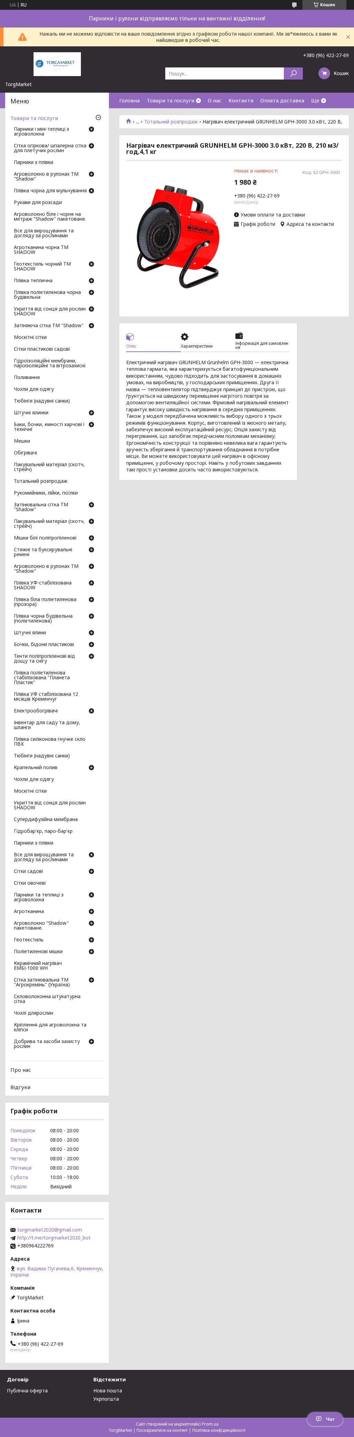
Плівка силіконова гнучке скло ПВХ (49, 742)
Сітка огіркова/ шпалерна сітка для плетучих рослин (50, 148)
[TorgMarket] (57, 64)
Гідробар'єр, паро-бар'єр (43, 831)
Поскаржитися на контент (162, 1430)
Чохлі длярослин (33, 1013)
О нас (215, 100)
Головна (129, 100)
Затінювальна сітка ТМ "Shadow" (41, 507)
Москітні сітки (30, 337)
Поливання (27, 377)
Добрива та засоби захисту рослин (47, 1044)
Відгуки (20, 1087)
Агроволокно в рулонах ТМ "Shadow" (46, 177)
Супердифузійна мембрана (46, 819)
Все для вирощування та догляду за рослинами (44, 233)
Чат (330, 1419)
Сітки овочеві (30, 883)
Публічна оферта (27, 1390)
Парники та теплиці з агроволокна (39, 897)
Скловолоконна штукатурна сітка (47, 999)
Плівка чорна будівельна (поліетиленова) (43, 619)
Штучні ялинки (31, 413)
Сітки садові (28, 871)
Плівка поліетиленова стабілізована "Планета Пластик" (42, 677)
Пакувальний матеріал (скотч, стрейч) (49, 467)
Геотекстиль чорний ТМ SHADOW (42, 266)
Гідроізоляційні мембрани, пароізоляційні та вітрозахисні (49, 363)
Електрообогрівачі (36, 711)
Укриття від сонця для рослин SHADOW (50, 311)
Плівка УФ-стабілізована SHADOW (43, 585)
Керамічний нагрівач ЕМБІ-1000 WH (38, 966)
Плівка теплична (33, 281)
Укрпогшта (106, 1398)
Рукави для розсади (38, 202)
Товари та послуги (170, 100)
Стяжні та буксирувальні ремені (43, 552)
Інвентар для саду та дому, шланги (47, 725)
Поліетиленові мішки (38, 952)
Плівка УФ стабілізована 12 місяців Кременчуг (46, 697)
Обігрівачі (25, 453)
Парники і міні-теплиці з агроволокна (41, 132)
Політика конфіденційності (218, 1430)
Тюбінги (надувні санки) (42, 401)
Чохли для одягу (34, 389)
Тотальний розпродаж (171, 122)
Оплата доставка (282, 100)
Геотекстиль (29, 940)
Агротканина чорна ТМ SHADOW (41, 250)
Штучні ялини (30, 633)
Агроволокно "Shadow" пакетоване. (41, 926)
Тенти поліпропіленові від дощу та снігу (44, 659)
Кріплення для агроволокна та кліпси (50, 1027)
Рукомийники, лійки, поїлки (46, 493)
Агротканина (29, 911)
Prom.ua (210, 1424)
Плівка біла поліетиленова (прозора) (45, 602)
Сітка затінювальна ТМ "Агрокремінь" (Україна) (42, 982)
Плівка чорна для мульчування (50, 191)
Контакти (241, 100)
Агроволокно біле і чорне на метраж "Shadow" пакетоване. (50, 217)
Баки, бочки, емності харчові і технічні (49, 427)
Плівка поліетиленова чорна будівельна (47, 295)
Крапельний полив (35, 768)
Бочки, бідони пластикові (44, 644)
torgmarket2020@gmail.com (49, 1230)
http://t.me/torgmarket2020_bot (54, 1238)
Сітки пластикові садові (42, 349)
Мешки (22, 441)
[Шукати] (293, 73)
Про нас (20, 1069)
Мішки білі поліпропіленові (45, 538)
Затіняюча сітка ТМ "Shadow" (49, 326)
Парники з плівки (33, 162)
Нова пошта (107, 1390)
